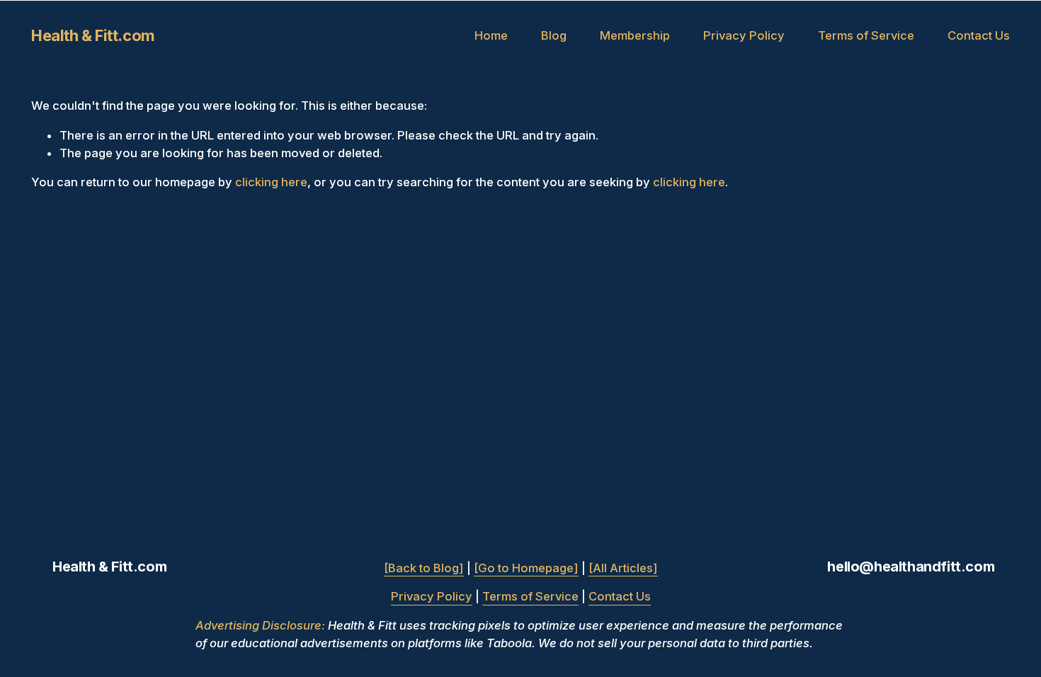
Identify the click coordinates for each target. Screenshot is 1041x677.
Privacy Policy (744, 35)
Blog (554, 35)
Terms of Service (866, 35)
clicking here (271, 182)
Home (491, 35)
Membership (635, 35)
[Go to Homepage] (526, 568)
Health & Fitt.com (93, 35)
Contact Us (979, 35)
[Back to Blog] (424, 568)
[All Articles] (623, 568)
